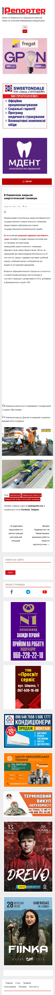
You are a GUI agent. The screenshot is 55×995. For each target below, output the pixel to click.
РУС (25, 31)
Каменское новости (31, 495)
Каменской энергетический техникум (22, 499)
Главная (9, 983)
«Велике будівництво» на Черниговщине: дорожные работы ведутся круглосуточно (41, 535)
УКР (25, 27)
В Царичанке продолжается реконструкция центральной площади (16, 533)
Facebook (25, 509)
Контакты (34, 987)
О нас (17, 983)
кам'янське (15, 495)
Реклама (23, 987)
